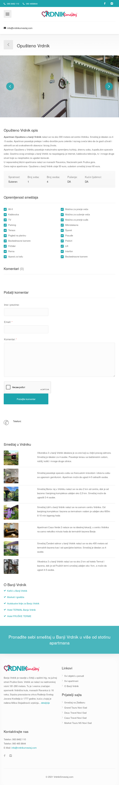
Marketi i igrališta (15, 597)
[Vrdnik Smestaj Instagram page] (111, 3)
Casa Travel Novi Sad (75, 717)
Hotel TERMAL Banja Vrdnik (21, 609)
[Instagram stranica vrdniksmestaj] (10, 756)
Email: (8, 322)
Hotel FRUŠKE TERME (19, 616)
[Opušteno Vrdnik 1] (59, 86)
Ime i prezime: (11, 305)
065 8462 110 (12, 3)
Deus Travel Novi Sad (75, 712)
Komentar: (10, 339)
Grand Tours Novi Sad (75, 707)
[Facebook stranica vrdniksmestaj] (5, 756)
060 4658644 (31, 3)
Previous (10, 86)
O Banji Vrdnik (71, 686)
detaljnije (45, 702)
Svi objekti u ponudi (74, 675)
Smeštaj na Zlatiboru (74, 702)
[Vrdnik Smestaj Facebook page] (104, 3)
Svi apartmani (71, 681)
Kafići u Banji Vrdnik (17, 590)
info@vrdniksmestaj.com (20, 28)
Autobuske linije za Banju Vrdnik (23, 603)
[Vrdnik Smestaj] (59, 13)
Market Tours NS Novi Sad (78, 722)
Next (109, 86)
